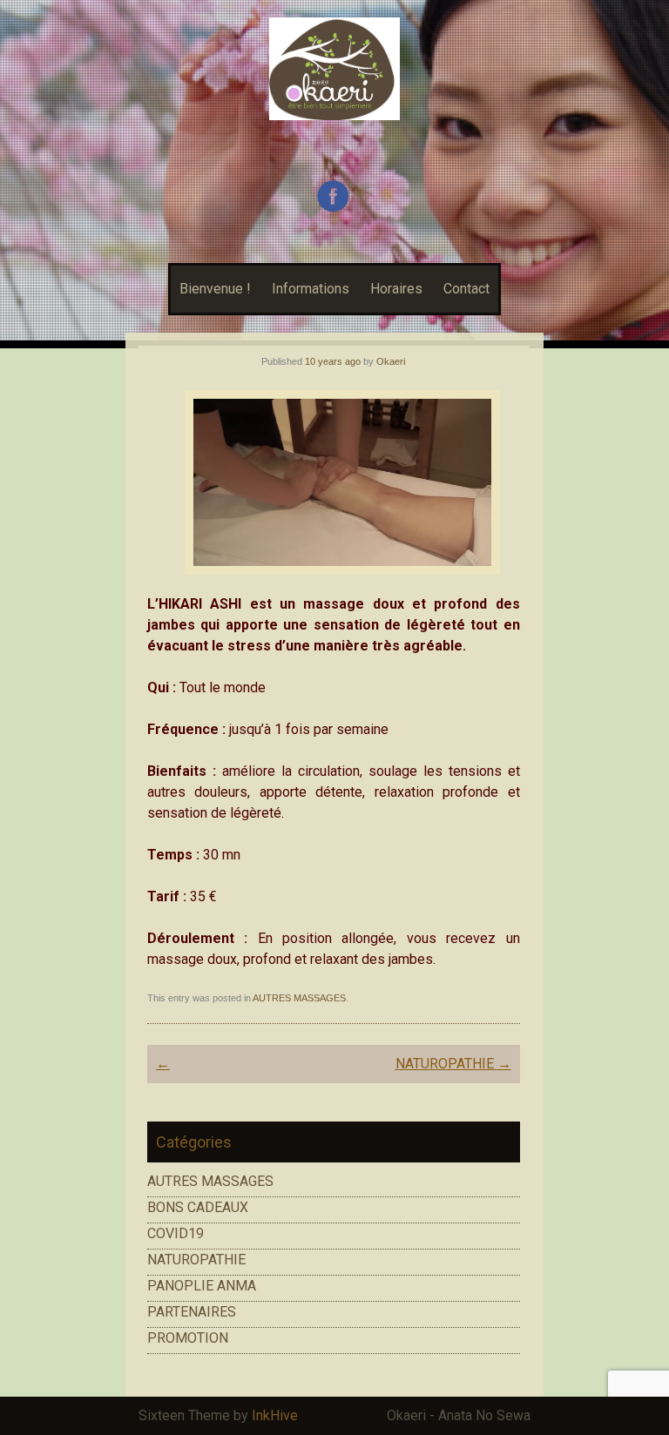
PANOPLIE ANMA (201, 1285)
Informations (310, 288)
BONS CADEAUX (197, 1207)
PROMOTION (187, 1338)
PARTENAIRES (191, 1312)
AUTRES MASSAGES (299, 998)
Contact (466, 288)
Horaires (396, 288)
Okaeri (390, 361)
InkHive (275, 1415)
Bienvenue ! (215, 288)
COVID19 (175, 1233)
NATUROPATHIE (453, 1063)
